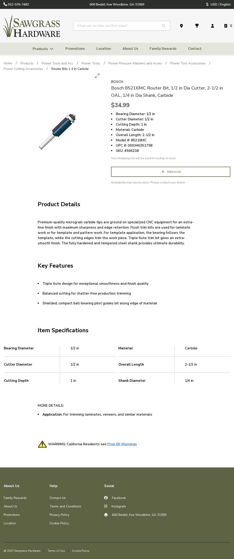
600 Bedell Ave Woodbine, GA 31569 (138, 515)
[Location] (182, 26)
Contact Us (58, 498)
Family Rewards (15, 498)
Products (27, 63)
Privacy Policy (59, 515)
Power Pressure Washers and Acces (135, 63)
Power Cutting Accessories (23, 69)
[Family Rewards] (198, 26)
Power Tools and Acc (57, 63)
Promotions (12, 515)
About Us (10, 506)
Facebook (118, 498)
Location (10, 523)
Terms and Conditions (65, 506)
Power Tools (91, 63)
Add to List (174, 172)
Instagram (118, 506)
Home (8, 63)
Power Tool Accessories (188, 63)
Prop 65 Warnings (122, 444)
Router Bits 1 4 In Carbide (70, 69)
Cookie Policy (59, 523)
